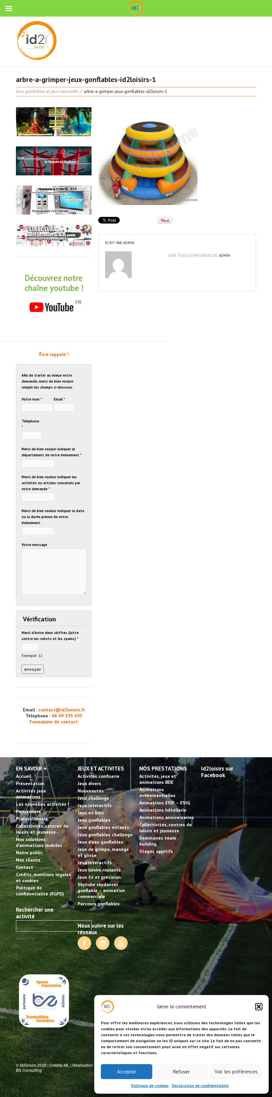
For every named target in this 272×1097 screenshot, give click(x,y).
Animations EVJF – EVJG (164, 803)
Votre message (34, 544)
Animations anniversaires (166, 817)
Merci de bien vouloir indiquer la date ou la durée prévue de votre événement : (53, 516)
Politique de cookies (150, 1085)
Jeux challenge (93, 798)
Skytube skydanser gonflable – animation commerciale (101, 890)
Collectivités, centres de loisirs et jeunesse (42, 829)
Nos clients (28, 860)
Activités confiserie (98, 776)
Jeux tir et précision (99, 877)
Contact (24, 867)
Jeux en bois (91, 813)
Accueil (23, 776)
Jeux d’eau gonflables (100, 842)
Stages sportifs (156, 851)
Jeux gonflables (94, 820)
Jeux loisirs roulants (99, 870)
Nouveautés (91, 791)
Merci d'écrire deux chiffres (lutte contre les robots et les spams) (50, 635)
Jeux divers (89, 783)
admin (128, 242)
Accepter (126, 1071)
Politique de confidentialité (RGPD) (40, 891)
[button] (258, 1006)
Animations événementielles (157, 792)
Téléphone (30, 424)
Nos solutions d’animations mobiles (39, 842)
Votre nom (32, 399)
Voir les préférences (236, 1071)
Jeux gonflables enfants (103, 827)
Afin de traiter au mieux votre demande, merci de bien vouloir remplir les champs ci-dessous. (48, 381)
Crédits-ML (59, 1065)
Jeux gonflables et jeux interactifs (47, 91)
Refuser (181, 1071)
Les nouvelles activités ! (42, 804)
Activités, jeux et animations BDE (157, 779)
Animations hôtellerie (162, 810)
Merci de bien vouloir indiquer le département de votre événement (52, 452)
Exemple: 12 (32, 655)
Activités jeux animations (31, 794)
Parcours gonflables (99, 904)
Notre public (29, 853)
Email (59, 399)
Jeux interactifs (95, 805)
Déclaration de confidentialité (200, 1085)
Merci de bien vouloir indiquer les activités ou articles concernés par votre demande (51, 483)
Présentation (30, 783)
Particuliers (28, 811)
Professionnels (32, 819)
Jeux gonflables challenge (105, 835)
